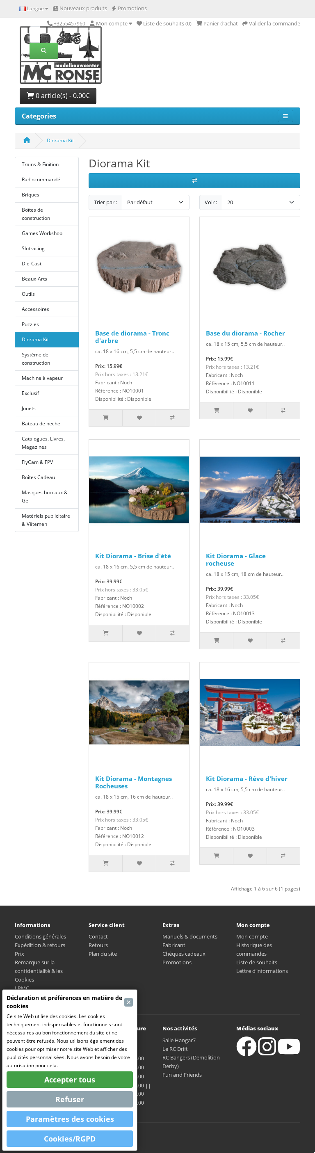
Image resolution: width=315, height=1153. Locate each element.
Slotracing (33, 248)
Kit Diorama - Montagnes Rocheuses (133, 782)
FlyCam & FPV (37, 462)
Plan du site (103, 953)
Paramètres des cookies (70, 1119)
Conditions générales (40, 936)
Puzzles (30, 324)
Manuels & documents (189, 936)
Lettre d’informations (262, 971)
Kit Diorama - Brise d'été (133, 556)
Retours (98, 945)
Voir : (211, 202)
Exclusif (30, 393)
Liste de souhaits (256, 962)
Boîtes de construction (36, 213)
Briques (30, 194)
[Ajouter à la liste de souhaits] (138, 418)
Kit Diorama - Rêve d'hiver (247, 778)
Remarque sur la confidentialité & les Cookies (39, 971)
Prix (19, 953)
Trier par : (105, 202)
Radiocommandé (41, 179)
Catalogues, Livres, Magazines (43, 442)
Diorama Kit (60, 140)
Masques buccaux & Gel (45, 496)
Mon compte (252, 936)
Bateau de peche (41, 423)
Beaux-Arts (34, 278)
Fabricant (173, 945)
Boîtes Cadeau (38, 477)
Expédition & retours (40, 945)
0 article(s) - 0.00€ (61, 95)
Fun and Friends (182, 1074)
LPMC (22, 988)
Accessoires (35, 309)
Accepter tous (69, 1080)
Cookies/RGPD (70, 1139)
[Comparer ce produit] (172, 418)
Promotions (177, 962)
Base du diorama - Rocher (245, 333)
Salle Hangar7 (179, 1040)
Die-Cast (31, 263)
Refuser (69, 1099)
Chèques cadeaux (183, 953)
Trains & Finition (40, 164)
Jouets (29, 408)
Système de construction (36, 358)
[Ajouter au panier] (105, 418)
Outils (28, 293)
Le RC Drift (175, 1049)
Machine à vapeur (42, 377)
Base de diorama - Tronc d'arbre (132, 337)
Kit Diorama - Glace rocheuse (236, 559)
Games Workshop (42, 233)
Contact (98, 936)
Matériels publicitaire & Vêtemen (46, 519)
